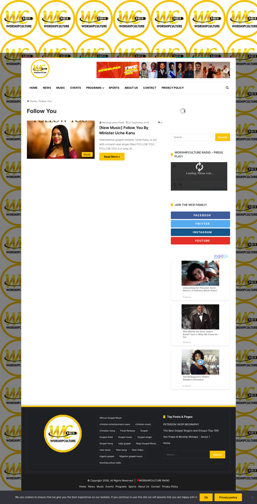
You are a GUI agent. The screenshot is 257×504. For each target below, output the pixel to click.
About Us (131, 87)
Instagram (202, 232)
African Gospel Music (111, 417)
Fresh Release (127, 430)
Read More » (112, 156)
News (47, 87)
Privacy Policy (173, 87)
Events (75, 87)
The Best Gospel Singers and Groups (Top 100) (191, 430)
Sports (114, 87)
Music (60, 87)
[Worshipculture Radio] (38, 69)
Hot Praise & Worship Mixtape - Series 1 (186, 436)
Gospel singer (145, 437)
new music (105, 449)
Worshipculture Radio (113, 122)
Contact (149, 87)
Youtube (202, 240)
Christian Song (107, 430)
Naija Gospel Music (146, 443)
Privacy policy (228, 497)
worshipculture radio (110, 462)
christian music (143, 424)
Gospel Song (106, 443)
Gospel (144, 430)
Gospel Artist (106, 437)
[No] (252, 497)
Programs (93, 87)
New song (121, 449)
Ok (206, 497)
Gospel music (125, 437)
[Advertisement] (113, 26)
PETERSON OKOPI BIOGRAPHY (181, 424)
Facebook (202, 215)
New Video (137, 449)
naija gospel (124, 443)
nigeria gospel (107, 456)
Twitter (202, 223)
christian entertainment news (115, 424)
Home (34, 87)
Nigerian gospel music (131, 456)
